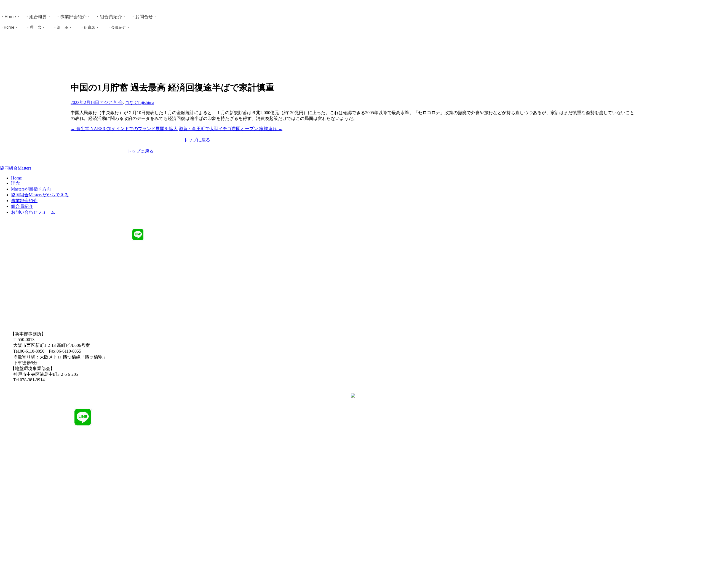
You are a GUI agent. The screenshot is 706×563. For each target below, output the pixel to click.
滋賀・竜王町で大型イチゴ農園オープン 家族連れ (230, 128)
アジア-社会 (111, 102)
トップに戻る (197, 140)
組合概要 (38, 16)
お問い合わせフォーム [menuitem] (33, 212)
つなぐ (131, 102)
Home (10, 16)
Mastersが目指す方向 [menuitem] (31, 189)
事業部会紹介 (73, 16)
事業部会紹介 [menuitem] (24, 200)
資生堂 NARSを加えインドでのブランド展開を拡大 (124, 128)
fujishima (146, 102)
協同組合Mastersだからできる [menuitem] (40, 194)
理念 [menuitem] (15, 183)
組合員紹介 (111, 16)
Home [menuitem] (16, 178)
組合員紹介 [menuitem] (22, 206)
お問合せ (144, 16)
